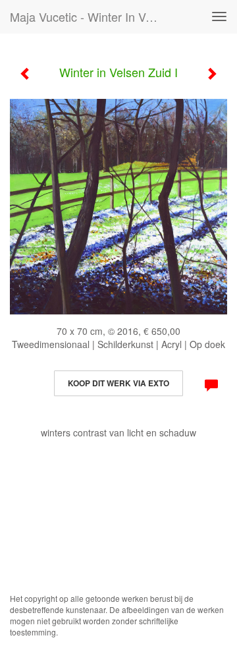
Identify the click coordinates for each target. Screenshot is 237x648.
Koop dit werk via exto (118, 383)
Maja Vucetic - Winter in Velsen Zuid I (91, 16)
